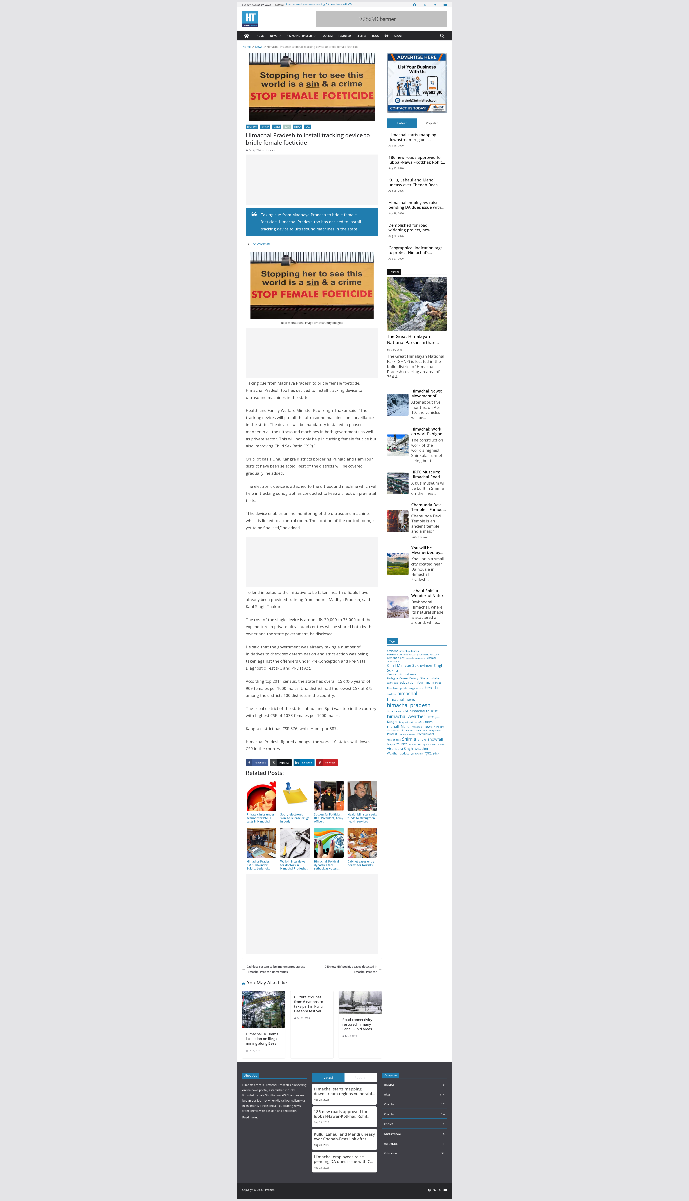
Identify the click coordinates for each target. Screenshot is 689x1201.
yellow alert (417, 753)
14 (443, 1114)
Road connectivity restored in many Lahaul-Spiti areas (357, 1024)
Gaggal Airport (416, 688)
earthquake (392, 683)
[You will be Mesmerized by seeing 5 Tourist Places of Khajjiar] (398, 564)
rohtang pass (393, 740)
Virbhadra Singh (400, 748)
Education (390, 1153)
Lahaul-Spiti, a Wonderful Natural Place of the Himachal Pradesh (429, 593)
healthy (391, 694)
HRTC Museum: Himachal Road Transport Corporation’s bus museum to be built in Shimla (428, 474)
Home (260, 36)
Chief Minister (393, 661)
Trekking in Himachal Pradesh (431, 744)
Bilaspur (389, 1084)
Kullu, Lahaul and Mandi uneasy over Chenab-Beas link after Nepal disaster (413, 182)
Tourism (327, 36)
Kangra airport (406, 722)
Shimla (297, 127)
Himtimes (270, 150)
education (408, 682)
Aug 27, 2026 (396, 258)
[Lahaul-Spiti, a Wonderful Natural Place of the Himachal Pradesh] (398, 607)
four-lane (423, 682)
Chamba (389, 1104)
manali (393, 726)
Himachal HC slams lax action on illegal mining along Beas (262, 1039)
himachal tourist (423, 711)
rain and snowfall (407, 734)
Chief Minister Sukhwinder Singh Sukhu (415, 667)
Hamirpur (252, 127)
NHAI (436, 727)
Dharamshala (429, 678)
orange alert (435, 731)
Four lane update (397, 688)
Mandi (277, 127)
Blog (375, 36)
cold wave (410, 674)
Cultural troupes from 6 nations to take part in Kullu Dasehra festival (308, 1004)
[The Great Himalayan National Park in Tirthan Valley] (417, 304)
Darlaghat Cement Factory (402, 678)
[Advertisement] (312, 180)
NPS (442, 727)
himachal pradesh (408, 705)
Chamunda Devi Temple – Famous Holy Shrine (428, 507)
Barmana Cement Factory (402, 654)
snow (422, 739)
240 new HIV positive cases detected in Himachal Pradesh (351, 969)
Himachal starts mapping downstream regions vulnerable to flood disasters (415, 137)
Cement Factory (429, 654)
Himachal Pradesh (299, 36)
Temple (391, 744)
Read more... (250, 1117)
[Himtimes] (246, 36)
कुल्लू (428, 753)
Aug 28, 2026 (396, 190)
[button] (279, 35)
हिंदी (386, 36)
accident (392, 651)
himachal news (401, 699)
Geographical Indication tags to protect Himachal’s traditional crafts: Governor (415, 250)
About (398, 36)
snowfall (435, 739)
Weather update (398, 753)
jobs (437, 717)
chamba (432, 658)
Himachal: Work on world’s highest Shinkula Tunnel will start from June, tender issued (428, 431)
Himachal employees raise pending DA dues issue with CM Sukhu (414, 205)
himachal (407, 693)
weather (421, 748)
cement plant (395, 658)
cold (400, 674)
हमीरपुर (436, 753)
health (431, 687)
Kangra (265, 127)
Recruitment (425, 734)
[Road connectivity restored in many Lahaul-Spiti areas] (360, 994)
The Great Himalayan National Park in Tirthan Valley (411, 339)
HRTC (430, 717)
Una (308, 127)
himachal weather (406, 716)
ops (425, 730)
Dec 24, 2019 (394, 349)
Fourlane (436, 682)
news (427, 726)
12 (443, 1104)
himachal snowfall (397, 711)
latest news (423, 721)
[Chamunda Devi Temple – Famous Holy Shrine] (398, 521)
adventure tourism (409, 651)
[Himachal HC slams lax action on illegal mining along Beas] (263, 994)
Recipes (361, 36)
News (273, 36)
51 (443, 1153)
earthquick (390, 1143)
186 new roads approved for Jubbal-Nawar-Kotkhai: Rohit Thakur (415, 159)
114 (442, 1094)
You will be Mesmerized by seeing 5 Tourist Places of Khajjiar (427, 550)
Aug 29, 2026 (396, 145)
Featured (344, 36)
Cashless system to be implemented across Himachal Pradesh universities (276, 969)
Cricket (388, 1124)
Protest (392, 734)
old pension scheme (411, 730)
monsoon (417, 727)
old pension (393, 730)
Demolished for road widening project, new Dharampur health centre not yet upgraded (416, 227)
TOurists (412, 744)
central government (416, 658)
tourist (401, 744)
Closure (391, 674)
